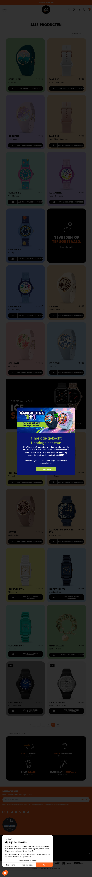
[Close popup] (73, 405)
